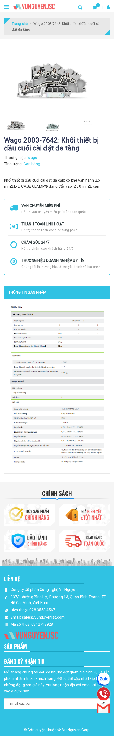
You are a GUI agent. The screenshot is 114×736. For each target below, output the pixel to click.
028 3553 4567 (42, 610)
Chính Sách (57, 493)
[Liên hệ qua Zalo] (103, 679)
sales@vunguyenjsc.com (43, 617)
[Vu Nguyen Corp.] (34, 5)
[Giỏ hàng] (94, 7)
